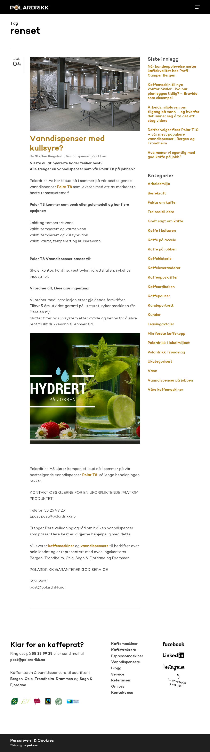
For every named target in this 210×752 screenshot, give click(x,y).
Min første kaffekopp (166, 334)
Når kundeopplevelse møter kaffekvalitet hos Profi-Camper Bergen (172, 71)
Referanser (121, 680)
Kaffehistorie (159, 259)
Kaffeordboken (161, 287)
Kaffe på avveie (162, 240)
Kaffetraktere (123, 650)
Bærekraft (157, 193)
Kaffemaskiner (124, 644)
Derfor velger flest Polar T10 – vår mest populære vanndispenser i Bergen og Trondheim (173, 136)
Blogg (116, 668)
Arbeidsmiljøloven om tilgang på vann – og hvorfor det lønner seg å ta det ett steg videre (173, 114)
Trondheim (44, 679)
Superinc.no (31, 745)
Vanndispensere (125, 662)
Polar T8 (64, 187)
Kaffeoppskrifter (163, 278)
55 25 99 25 (41, 654)
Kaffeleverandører (164, 268)
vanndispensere (94, 546)
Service (117, 675)
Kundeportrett (160, 306)
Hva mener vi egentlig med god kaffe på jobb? (171, 155)
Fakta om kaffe (161, 203)
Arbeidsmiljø (159, 184)
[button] (197, 7)
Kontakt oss (122, 693)
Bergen (16, 679)
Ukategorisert (160, 362)
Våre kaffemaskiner (165, 390)
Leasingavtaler (161, 324)
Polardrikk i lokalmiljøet (169, 343)
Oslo (29, 679)
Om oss (117, 687)
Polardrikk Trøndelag (166, 352)
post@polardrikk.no (27, 660)
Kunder (154, 315)
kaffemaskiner (61, 546)
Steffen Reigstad (48, 156)
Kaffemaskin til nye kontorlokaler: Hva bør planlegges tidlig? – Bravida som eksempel (172, 91)
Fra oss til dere (161, 212)
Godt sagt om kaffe (165, 221)
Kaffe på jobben (162, 249)
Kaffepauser (159, 296)
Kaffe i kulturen (162, 231)
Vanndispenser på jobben (86, 156)
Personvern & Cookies (32, 741)
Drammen (64, 679)
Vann (152, 371)
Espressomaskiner (127, 656)
